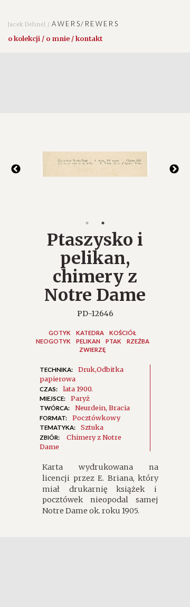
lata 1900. (78, 389)
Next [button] (174, 169)
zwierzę (92, 349)
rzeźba (138, 341)
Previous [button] (16, 169)
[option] (95, 169)
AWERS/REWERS (63, 23)
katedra (90, 332)
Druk (86, 369)
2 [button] (103, 223)
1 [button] (87, 223)
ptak (113, 341)
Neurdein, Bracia (102, 407)
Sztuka (92, 427)
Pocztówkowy (96, 417)
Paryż (80, 398)
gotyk (60, 332)
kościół (122, 332)
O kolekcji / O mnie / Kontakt (55, 38)
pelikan (88, 341)
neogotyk (53, 341)
